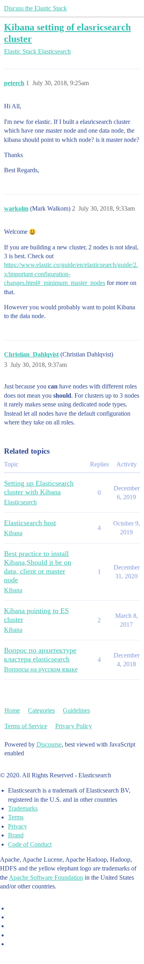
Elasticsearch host (30, 523)
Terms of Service (25, 726)
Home (12, 710)
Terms (16, 817)
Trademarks (23, 808)
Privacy (17, 826)
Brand (16, 835)
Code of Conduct (30, 844)
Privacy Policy (73, 726)
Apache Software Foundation (46, 877)
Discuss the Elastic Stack (35, 8)
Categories (41, 710)
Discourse (49, 744)
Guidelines (76, 710)
